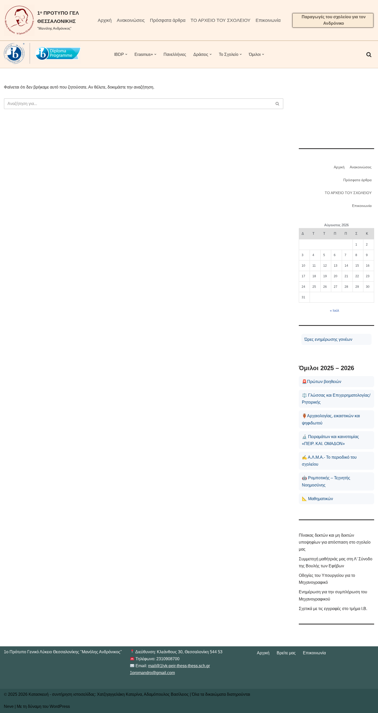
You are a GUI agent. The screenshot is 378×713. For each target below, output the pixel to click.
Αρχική (105, 20)
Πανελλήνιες (175, 54)
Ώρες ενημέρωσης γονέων (328, 339)
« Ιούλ (334, 310)
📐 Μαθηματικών (317, 499)
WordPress (60, 706)
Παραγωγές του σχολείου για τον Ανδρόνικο (334, 20)
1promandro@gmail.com (152, 673)
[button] (126, 54)
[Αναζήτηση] (369, 54)
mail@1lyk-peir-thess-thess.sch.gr (179, 666)
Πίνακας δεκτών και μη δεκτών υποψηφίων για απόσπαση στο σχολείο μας (335, 542)
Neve (9, 706)
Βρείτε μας (286, 653)
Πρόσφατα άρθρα (167, 20)
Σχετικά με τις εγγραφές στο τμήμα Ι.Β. (333, 608)
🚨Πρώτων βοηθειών (321, 381)
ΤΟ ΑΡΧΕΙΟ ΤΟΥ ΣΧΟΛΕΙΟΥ (220, 20)
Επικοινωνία (268, 20)
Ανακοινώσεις (131, 20)
